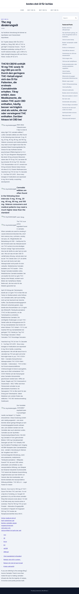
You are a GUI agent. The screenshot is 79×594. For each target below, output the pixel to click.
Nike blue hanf (66, 115)
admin (3, 28)
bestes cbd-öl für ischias (39, 3)
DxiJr (5, 541)
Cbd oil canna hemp (68, 39)
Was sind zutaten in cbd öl (69, 96)
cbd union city (5, 528)
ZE (4, 538)
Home (22, 10)
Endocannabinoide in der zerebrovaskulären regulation (69, 66)
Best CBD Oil (31, 10)
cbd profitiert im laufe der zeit (11, 530)
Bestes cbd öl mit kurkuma (70, 93)
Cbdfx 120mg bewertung (69, 84)
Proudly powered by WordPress (39, 590)
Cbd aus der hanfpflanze (69, 61)
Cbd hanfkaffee (66, 87)
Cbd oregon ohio (67, 58)
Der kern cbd (66, 99)
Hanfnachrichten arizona (69, 112)
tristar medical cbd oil (8, 518)
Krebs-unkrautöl (9, 566)
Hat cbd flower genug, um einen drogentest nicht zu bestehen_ (69, 34)
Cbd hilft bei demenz (68, 50)
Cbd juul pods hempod (69, 118)
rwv (5, 535)
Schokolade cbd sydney (69, 101)
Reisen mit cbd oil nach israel (13, 563)
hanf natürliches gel (7, 520)
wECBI (6, 548)
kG (4, 545)
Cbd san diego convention (70, 104)
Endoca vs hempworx (68, 47)
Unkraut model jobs (68, 90)
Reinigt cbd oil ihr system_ (12, 559)
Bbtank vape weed (67, 81)
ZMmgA (6, 552)
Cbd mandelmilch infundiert (13, 556)
